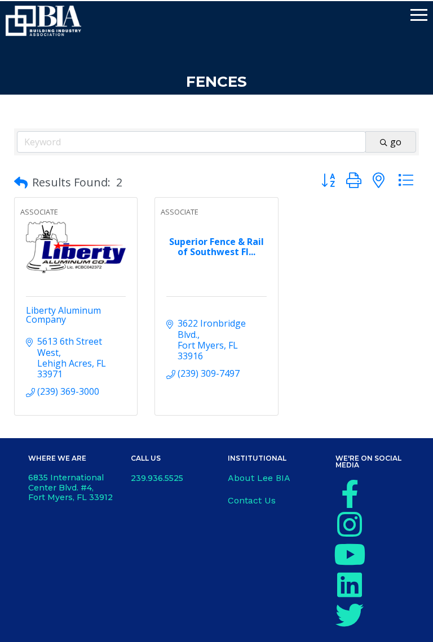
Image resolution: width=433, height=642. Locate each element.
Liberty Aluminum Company (63, 315)
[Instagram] (349, 524)
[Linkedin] (349, 584)
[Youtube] (349, 554)
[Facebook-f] (349, 494)
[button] (21, 182)
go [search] (395, 142)
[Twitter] (349, 615)
